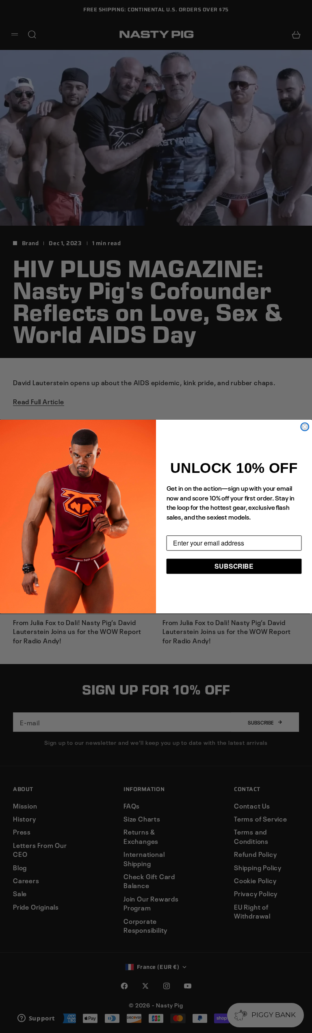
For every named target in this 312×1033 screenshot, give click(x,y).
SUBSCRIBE (234, 566)
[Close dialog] (305, 427)
